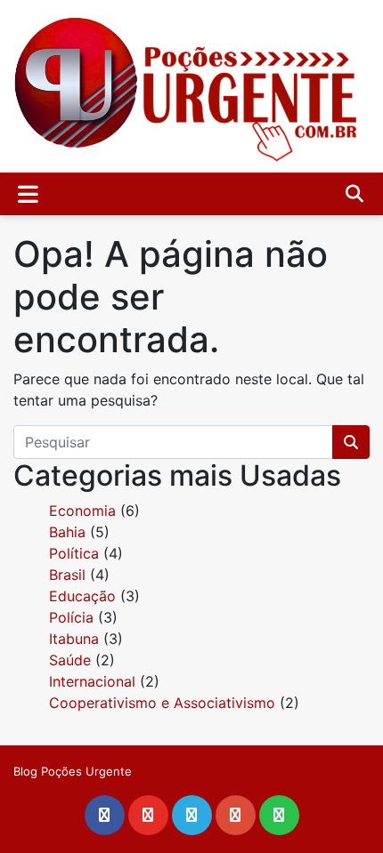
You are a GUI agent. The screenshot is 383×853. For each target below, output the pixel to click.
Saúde (70, 660)
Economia (82, 510)
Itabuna (74, 639)
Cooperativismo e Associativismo (162, 703)
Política (74, 553)
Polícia (71, 617)
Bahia (67, 532)
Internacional (92, 681)
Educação (82, 596)
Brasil (67, 574)
